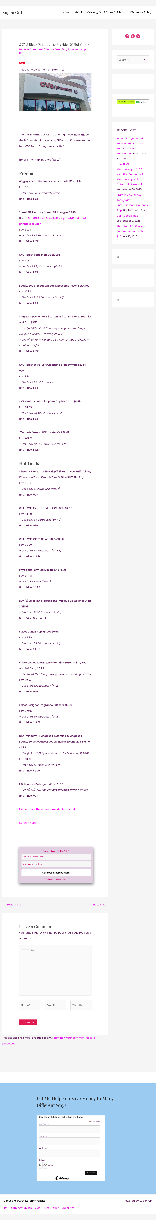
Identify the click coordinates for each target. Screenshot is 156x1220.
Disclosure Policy (140, 12)
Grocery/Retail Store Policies (105, 12)
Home (65, 12)
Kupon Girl (12, 12)
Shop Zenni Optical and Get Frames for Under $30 (131, 231)
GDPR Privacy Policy (46, 1208)
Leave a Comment (31, 49)
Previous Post (12, 904)
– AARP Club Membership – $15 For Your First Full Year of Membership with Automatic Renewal (131, 174)
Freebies (60, 49)
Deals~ (49, 49)
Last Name (43, 1148)
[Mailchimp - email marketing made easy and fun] (61, 1180)
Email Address (44, 1124)
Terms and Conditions (18, 1208)
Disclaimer (68, 1208)
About (78, 12)
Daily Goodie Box (127, 216)
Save (22, 63)
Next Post (100, 904)
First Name (43, 1136)
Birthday (42, 1160)
